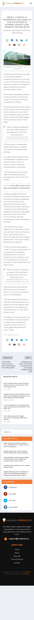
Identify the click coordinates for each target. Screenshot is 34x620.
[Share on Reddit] (24, 45)
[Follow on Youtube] (24, 579)
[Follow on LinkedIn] (20, 579)
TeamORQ (26, 574)
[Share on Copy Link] (19, 45)
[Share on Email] (14, 45)
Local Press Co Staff (18, 30)
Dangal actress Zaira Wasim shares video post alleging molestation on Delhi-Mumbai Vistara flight (17, 395)
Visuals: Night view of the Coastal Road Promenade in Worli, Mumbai (16, 452)
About (17, 553)
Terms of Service (17, 559)
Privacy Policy (27, 572)
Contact (17, 563)
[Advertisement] (17, 602)
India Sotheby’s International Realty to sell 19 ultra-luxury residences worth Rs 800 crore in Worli (16, 459)
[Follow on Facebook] (7, 579)
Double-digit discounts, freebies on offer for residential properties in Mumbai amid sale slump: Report (16, 473)
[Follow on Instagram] (16, 579)
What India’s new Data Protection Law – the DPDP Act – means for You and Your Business (16, 444)
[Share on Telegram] (26, 40)
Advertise (17, 556)
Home (17, 549)
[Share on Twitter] (17, 40)
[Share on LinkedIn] (21, 40)
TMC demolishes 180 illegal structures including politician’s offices (15, 417)
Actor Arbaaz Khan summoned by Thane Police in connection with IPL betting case (16, 385)
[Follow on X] (11, 579)
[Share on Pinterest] (9, 45)
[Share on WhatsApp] (7, 40)
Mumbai (19, 33)
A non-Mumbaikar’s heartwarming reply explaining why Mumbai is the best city (17, 406)
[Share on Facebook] (12, 40)
